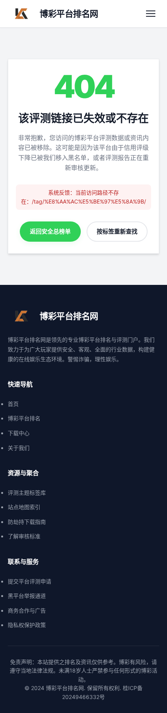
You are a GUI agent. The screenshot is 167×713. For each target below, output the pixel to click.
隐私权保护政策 (27, 625)
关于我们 (19, 447)
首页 (13, 403)
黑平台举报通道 (27, 595)
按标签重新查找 (117, 231)
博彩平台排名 (24, 418)
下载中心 (19, 433)
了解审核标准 (24, 536)
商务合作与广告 (27, 610)
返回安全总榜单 (50, 231)
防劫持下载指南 (27, 521)
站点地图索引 (24, 507)
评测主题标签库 (27, 492)
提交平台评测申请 (29, 581)
